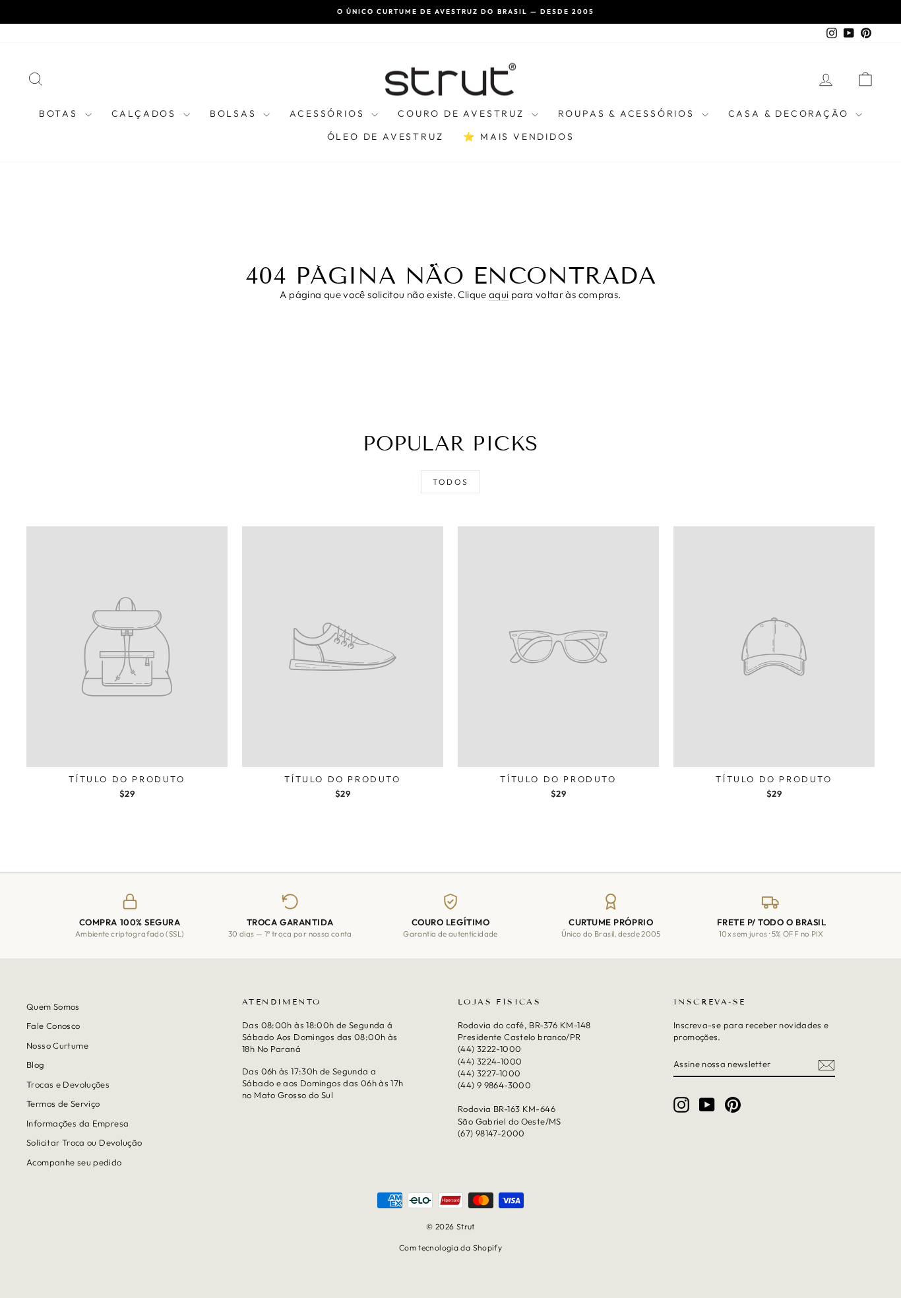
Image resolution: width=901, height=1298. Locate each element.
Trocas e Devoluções (67, 1083)
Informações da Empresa (77, 1122)
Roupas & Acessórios (628, 113)
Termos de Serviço (63, 1103)
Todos (451, 482)
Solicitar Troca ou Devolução (84, 1142)
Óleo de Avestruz (385, 136)
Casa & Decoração (790, 113)
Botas (60, 113)
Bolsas (235, 113)
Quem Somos (53, 1006)
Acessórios (329, 113)
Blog (35, 1064)
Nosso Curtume (57, 1045)
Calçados (145, 113)
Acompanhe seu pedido (74, 1161)
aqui (499, 294)
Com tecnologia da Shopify (450, 1247)
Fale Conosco (53, 1025)
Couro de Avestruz (463, 113)
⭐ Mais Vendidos (518, 136)
